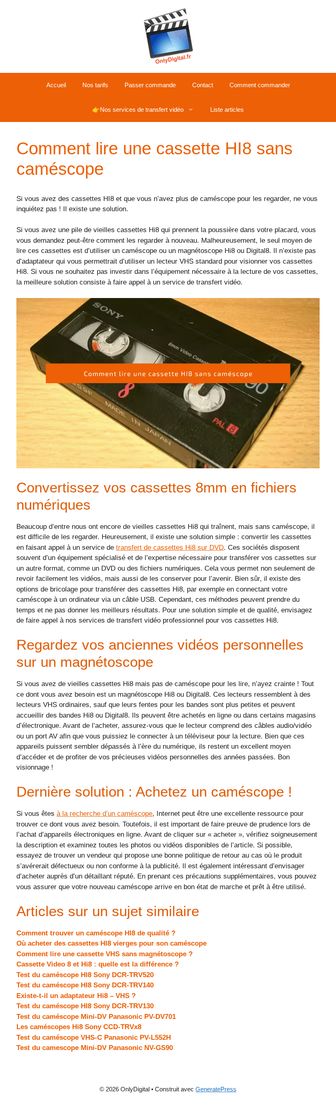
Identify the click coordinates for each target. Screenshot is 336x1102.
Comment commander (259, 84)
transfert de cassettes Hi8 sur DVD (170, 547)
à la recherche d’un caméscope (104, 813)
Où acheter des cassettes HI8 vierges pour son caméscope (111, 943)
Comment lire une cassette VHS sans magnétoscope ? (104, 954)
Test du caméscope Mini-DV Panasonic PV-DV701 (96, 1017)
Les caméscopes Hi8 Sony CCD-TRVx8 (78, 1027)
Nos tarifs (95, 84)
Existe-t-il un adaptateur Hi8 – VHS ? (76, 996)
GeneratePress (215, 1089)
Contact (202, 84)
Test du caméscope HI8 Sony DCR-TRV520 (85, 975)
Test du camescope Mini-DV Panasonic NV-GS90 (94, 1048)
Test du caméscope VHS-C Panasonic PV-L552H (93, 1037)
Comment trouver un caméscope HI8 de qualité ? (95, 933)
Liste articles (227, 109)
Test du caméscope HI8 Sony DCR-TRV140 (85, 985)
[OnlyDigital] (168, 36)
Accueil (56, 84)
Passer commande (150, 84)
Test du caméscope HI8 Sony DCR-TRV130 (85, 1006)
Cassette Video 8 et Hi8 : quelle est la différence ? (97, 964)
